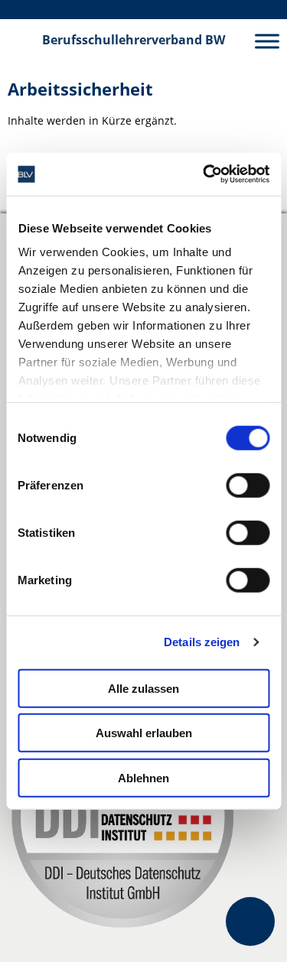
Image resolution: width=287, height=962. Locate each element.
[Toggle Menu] (267, 41)
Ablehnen (143, 777)
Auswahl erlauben (144, 732)
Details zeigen (202, 641)
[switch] (247, 485)
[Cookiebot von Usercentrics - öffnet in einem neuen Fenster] (204, 174)
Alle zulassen (143, 687)
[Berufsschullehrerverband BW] (21, 40)
